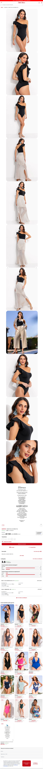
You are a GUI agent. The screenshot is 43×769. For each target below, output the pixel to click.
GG (11, 539)
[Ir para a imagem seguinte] (36, 268)
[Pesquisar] (2, 4)
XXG (14, 539)
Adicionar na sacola (22, 544)
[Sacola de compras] (41, 2)
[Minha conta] (39, 2)
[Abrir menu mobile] (1, 2)
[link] (8, 530)
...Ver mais (21, 555)
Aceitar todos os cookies (26, 763)
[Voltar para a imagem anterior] (8, 268)
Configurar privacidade (35, 763)
